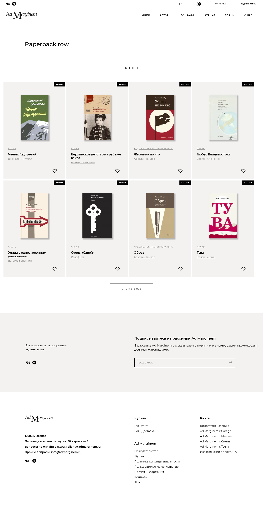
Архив (12, 148)
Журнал (209, 15)
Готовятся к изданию (214, 426)
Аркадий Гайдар (144, 158)
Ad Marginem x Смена (215, 441)
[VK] (28, 362)
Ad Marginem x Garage (215, 431)
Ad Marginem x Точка (214, 446)
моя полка (220, 4)
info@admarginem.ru (66, 452)
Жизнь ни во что (147, 154)
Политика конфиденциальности (157, 461)
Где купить (141, 426)
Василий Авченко (208, 158)
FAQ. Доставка (144, 431)
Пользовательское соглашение (156, 466)
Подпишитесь (248, 4)
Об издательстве (146, 451)
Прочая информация (149, 472)
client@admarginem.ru (84, 446)
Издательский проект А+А (218, 452)
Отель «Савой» (83, 252)
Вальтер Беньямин (83, 162)
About (138, 482)
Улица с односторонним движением (27, 254)
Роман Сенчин (206, 256)
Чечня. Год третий (22, 154)
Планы (230, 15)
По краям (187, 15)
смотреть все (131, 289)
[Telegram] (34, 362)
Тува (200, 252)
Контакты (140, 477)
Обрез (139, 252)
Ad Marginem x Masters (216, 436)
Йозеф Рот (77, 256)
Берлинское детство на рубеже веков (96, 156)
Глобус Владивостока (213, 154)
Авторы (165, 15)
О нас (248, 15)
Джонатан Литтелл (20, 158)
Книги (146, 15)
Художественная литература (153, 148)
